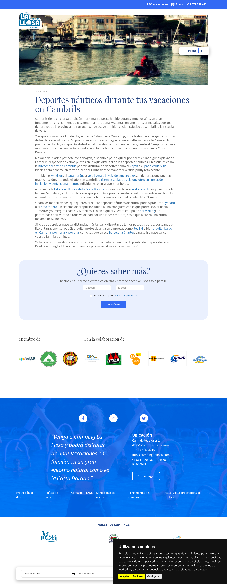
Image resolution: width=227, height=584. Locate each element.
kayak (134, 166)
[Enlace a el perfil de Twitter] (144, 418)
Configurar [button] (153, 576)
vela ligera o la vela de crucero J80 (111, 175)
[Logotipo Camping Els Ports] (113, 538)
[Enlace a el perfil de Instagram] (113, 418)
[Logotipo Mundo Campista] (48, 359)
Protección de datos (25, 495)
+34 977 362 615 (196, 4)
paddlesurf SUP (154, 166)
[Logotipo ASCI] (113, 358)
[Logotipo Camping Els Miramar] (178, 538)
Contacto (77, 493)
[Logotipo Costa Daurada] (92, 358)
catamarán (75, 175)
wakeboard (140, 189)
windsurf (57, 175)
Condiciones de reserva (105, 495)
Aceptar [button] (124, 576)
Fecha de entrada (32, 573)
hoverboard (49, 207)
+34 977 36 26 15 (143, 450)
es (203, 50)
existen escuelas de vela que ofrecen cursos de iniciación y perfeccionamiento (99, 181)
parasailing (147, 211)
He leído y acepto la (115, 295)
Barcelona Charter (121, 232)
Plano (179, 4)
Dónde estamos (158, 4)
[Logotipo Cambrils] (200, 359)
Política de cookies (51, 495)
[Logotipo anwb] (178, 358)
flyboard (169, 203)
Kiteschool (45, 166)
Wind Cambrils (66, 166)
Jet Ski (138, 228)
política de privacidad (126, 295)
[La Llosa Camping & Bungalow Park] (30, 20)
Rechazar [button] (138, 576)
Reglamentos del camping (139, 495)
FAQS (89, 493)
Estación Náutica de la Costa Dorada (79, 189)
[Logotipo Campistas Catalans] (70, 358)
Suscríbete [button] (114, 304)
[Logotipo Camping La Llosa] (49, 536)
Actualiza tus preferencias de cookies (183, 495)
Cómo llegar (146, 476)
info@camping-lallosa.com (151, 455)
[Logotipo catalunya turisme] (156, 358)
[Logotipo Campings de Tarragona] (27, 359)
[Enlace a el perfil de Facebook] (83, 418)
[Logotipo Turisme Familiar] (135, 359)
